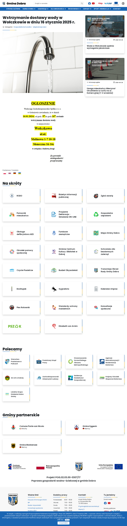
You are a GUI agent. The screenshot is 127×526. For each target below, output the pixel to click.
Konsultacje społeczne (35, 508)
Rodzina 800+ (32, 511)
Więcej (80, 509)
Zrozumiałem (63, 523)
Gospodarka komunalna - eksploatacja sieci (30, 27)
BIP (29, 503)
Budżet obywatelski (34, 505)
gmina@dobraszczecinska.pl (89, 506)
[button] (123, 3)
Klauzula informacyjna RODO (37, 500)
